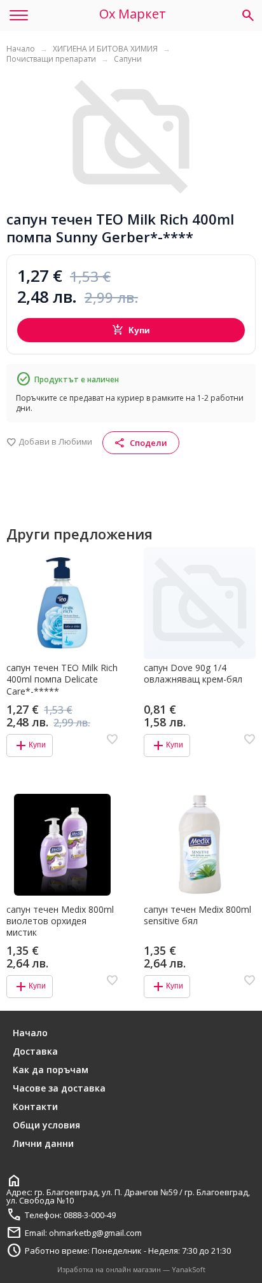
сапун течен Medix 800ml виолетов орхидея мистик (60, 921)
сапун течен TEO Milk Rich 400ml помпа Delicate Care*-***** (62, 679)
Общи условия (46, 1125)
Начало (20, 48)
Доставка (35, 1051)
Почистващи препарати (51, 58)
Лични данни (43, 1143)
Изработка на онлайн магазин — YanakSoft (131, 1269)
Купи (131, 330)
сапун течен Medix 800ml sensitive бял (197, 915)
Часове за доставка (59, 1088)
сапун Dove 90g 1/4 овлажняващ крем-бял (193, 673)
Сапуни (128, 58)
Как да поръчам (50, 1070)
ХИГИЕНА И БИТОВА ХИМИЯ (105, 48)
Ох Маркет (132, 14)
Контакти (35, 1106)
